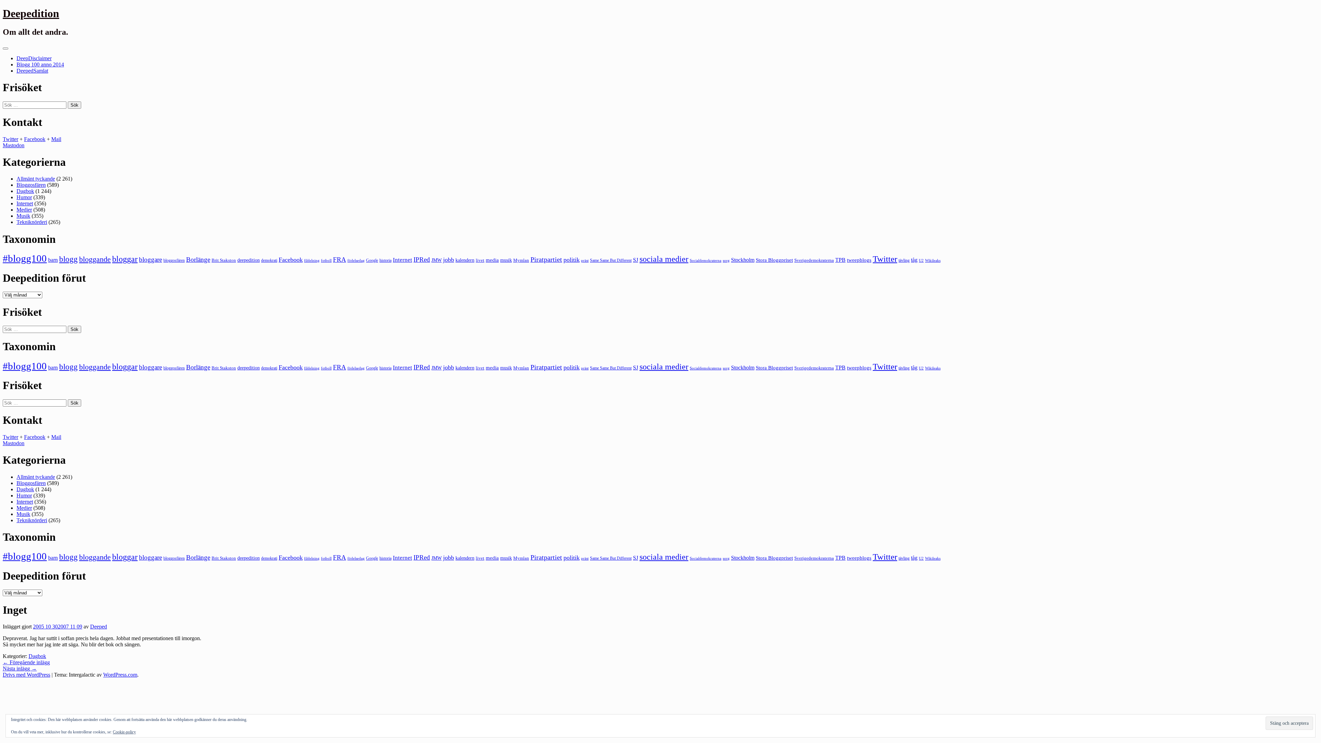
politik (571, 259)
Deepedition (31, 13)
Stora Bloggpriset (774, 260)
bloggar (125, 259)
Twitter (10, 139)
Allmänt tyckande (36, 179)
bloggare (150, 259)
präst (585, 260)
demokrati (269, 260)
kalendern (464, 260)
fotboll (326, 260)
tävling (904, 260)
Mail (56, 139)
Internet (25, 203)
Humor (24, 197)
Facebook (34, 139)
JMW (436, 260)
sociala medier (664, 259)
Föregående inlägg (26, 662)
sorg (726, 260)
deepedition (248, 260)
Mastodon (13, 145)
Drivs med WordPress (26, 675)
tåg (914, 260)
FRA (339, 259)
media (492, 260)
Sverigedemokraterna (814, 260)
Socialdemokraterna (705, 260)
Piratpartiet (546, 259)
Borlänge (198, 259)
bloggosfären (174, 260)
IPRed (422, 259)
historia (385, 260)
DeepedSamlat (32, 71)
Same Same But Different (611, 260)
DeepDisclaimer (34, 58)
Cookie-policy (124, 732)
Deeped (98, 626)
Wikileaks (933, 260)
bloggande (95, 259)
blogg (68, 259)
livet (480, 260)
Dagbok (25, 191)
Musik (23, 216)
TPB (840, 260)
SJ (635, 260)
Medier (24, 210)
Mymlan (521, 260)
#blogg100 (25, 258)
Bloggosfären (31, 185)
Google (372, 260)
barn (53, 260)
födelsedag (356, 260)
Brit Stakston (224, 260)
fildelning (312, 260)
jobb (448, 259)
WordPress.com (120, 675)
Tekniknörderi (32, 222)
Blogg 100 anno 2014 (40, 64)
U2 (921, 260)
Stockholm (742, 260)
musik (506, 260)
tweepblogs (859, 260)
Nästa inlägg (20, 668)
